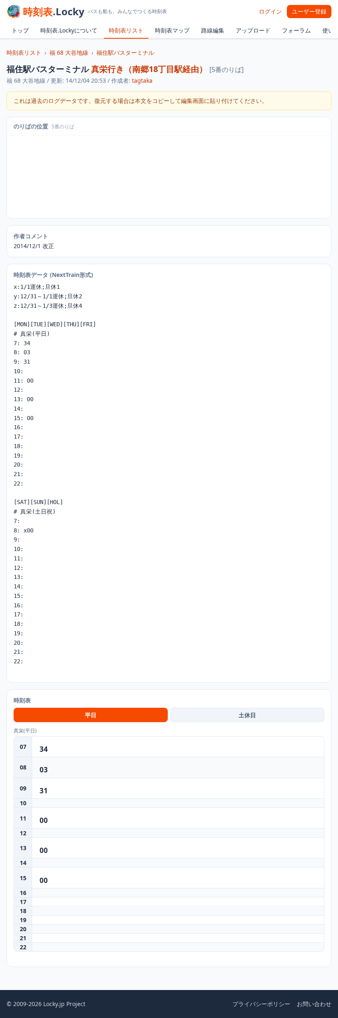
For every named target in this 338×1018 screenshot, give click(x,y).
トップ (20, 30)
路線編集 (212, 30)
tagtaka (142, 80)
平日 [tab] (90, 715)
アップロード (253, 30)
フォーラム (296, 30)
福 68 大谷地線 (68, 52)
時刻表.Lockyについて (68, 30)
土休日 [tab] (247, 715)
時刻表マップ (172, 30)
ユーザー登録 (309, 11)
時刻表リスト (126, 30)
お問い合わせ (314, 1004)
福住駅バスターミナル (125, 52)
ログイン (270, 11)
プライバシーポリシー (261, 1004)
